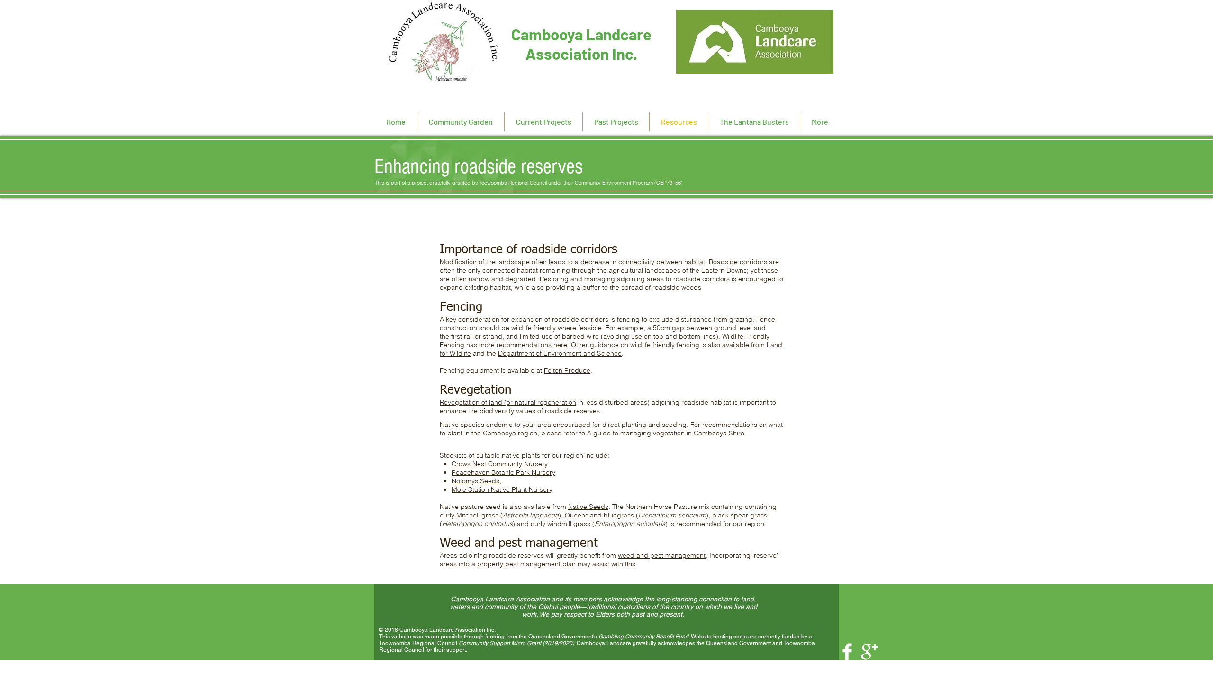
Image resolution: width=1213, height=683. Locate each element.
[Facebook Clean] (847, 651)
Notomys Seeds (475, 481)
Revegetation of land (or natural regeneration (508, 402)
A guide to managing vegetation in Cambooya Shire (665, 433)
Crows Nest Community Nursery (500, 464)
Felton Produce (567, 370)
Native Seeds (588, 506)
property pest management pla (524, 564)
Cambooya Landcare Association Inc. (581, 44)
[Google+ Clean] (869, 651)
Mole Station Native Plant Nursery (502, 489)
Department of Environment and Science (560, 353)
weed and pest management (662, 555)
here (560, 345)
